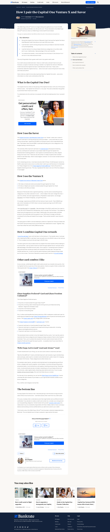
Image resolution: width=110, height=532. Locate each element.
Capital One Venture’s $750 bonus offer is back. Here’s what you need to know (86, 504)
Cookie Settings (80, 524)
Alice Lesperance (40, 16)
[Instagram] (20, 527)
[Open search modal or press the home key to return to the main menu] (98, 2)
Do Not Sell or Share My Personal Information (86, 526)
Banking (56, 521)
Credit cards (57, 524)
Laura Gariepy (40, 507)
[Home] (15, 2)
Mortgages (57, 519)
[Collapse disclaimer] (95, 41)
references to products (77, 44)
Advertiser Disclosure (89, 7)
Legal (78, 519)
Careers (69, 524)
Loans (56, 526)
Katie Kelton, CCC (20, 507)
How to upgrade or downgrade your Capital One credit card (43, 504)
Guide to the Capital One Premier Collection (64, 503)
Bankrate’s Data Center (60, 529)
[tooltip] (49, 419)
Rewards (23, 7)
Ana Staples (28, 16)
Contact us (70, 526)
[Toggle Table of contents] (95, 53)
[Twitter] (17, 527)
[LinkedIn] (22, 527)
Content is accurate (74, 46)
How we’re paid (71, 519)
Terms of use (79, 529)
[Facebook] (15, 527)
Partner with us (71, 529)
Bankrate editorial (88, 41)
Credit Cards (18, 7)
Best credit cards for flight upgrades (23, 503)
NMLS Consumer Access (34, 519)
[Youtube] (25, 527)
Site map (69, 521)
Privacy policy (80, 521)
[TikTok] (28, 527)
